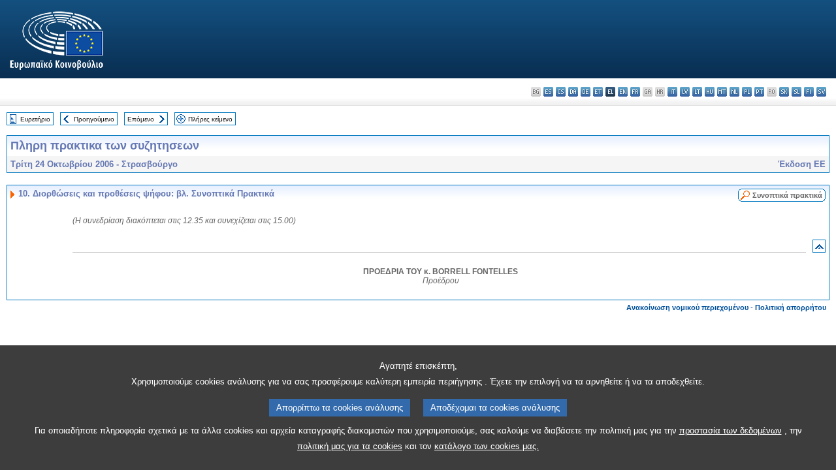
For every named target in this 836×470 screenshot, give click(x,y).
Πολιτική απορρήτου (790, 307)
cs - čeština (561, 92)
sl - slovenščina (796, 92)
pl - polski (747, 92)
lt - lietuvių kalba (697, 92)
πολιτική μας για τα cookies (349, 446)
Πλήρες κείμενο (210, 119)
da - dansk (573, 92)
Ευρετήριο (35, 119)
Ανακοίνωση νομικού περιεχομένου (687, 307)
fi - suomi (809, 92)
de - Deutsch (585, 92)
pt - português (759, 92)
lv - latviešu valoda (685, 92)
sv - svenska (821, 92)
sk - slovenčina (784, 92)
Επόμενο (140, 119)
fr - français (635, 92)
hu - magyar (710, 92)
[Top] (819, 249)
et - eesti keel (598, 92)
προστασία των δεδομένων (730, 430)
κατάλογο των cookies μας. (486, 446)
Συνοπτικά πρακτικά (787, 195)
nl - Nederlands (734, 92)
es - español (548, 92)
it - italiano (672, 92)
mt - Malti (722, 92)
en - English (623, 92)
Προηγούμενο (94, 119)
